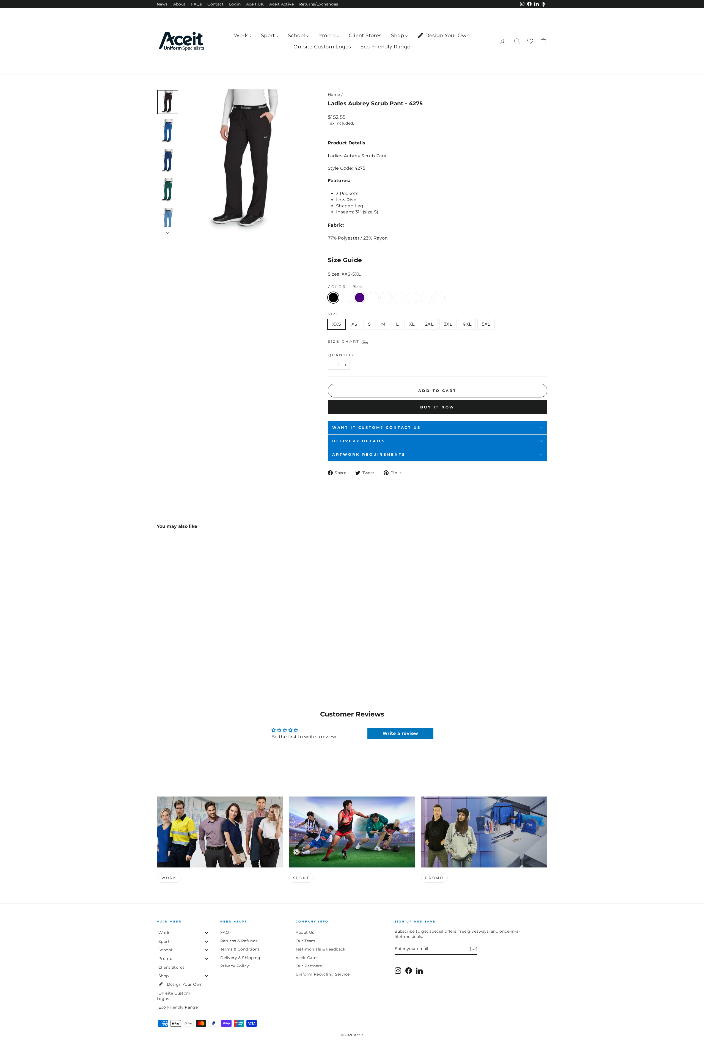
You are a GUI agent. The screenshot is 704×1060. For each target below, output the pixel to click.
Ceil (386, 297)
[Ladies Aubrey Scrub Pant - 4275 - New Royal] (167, 663)
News (162, 4)
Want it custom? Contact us (376, 427)
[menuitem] (242, 35)
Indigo (359, 297)
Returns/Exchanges (318, 4)
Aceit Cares (307, 957)
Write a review (400, 733)
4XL (467, 324)
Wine (399, 297)
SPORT (301, 878)
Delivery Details (358, 441)
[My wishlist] (530, 41)
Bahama (412, 297)
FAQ (224, 932)
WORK (169, 878)
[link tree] (543, 4)
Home (334, 94)
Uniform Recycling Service (323, 974)
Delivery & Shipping (240, 957)
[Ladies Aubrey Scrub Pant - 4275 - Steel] (212, 663)
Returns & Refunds (239, 941)
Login (235, 4)
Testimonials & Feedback (320, 949)
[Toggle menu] (206, 933)
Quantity (341, 355)
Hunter (372, 297)
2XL (429, 324)
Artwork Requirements (368, 454)
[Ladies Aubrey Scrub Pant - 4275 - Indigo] (175, 663)
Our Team (305, 941)
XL (412, 324)
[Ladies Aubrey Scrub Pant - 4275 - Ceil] (190, 663)
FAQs (196, 4)
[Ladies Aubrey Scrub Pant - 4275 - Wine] (197, 663)
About (179, 4)
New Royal (346, 297)
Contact (215, 4)
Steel (425, 297)
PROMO (434, 878)
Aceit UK (255, 4)
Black (333, 297)
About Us (305, 932)
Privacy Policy (234, 966)
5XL (486, 324)
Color (345, 287)
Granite (438, 297)
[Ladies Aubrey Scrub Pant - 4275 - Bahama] (205, 663)
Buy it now (437, 407)
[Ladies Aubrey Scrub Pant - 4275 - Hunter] (182, 663)
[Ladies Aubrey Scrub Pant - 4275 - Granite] (219, 663)
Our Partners (309, 966)
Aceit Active (281, 4)
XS (354, 324)
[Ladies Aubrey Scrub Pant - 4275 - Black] (160, 663)
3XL (448, 324)
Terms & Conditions (240, 949)
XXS (336, 324)
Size (334, 314)
